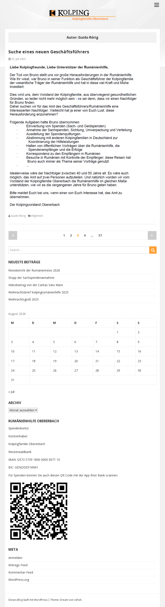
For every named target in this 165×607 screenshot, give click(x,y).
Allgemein (37, 216)
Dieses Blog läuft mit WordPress (27, 600)
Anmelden (15, 558)
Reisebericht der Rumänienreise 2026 (34, 270)
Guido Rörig (18, 216)
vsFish (77, 600)
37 (100, 235)
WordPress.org (18, 580)
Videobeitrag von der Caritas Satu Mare (35, 285)
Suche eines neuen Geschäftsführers (48, 52)
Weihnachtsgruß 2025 (23, 299)
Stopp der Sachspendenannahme (31, 278)
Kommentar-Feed (20, 572)
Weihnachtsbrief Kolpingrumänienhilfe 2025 (38, 292)
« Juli (11, 392)
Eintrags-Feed (18, 565)
